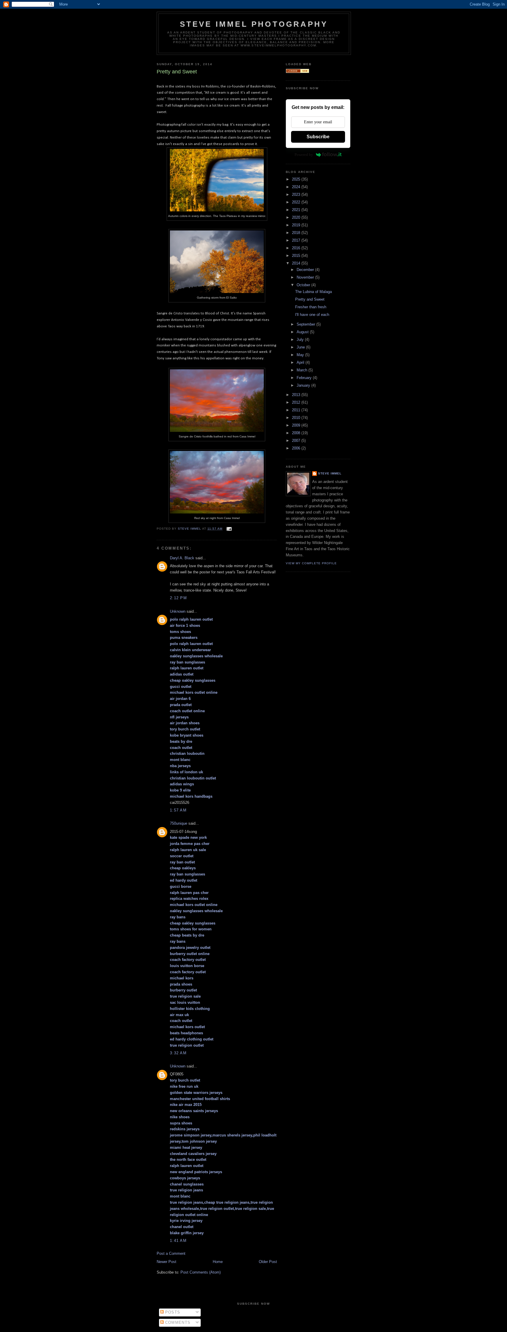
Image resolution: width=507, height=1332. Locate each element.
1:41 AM (178, 1240)
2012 (296, 402)
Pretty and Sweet (310, 299)
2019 (296, 225)
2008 (296, 433)
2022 (296, 202)
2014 (296, 263)
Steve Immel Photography (254, 24)
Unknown (177, 611)
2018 (296, 232)
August (303, 332)
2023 (296, 194)
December (306, 269)
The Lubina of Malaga (313, 291)
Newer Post (166, 1261)
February (305, 377)
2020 (296, 217)
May (301, 355)
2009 (296, 425)
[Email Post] (229, 528)
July (301, 339)
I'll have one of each (312, 314)
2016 (296, 248)
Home (218, 1261)
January (304, 385)
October (304, 285)
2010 (296, 417)
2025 (296, 179)
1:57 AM (178, 810)
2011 (296, 410)
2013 (296, 395)
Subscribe (318, 136)
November (306, 277)
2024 (296, 187)
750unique (178, 823)
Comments (177, 1322)
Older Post (268, 1261)
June (301, 347)
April (301, 362)
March (302, 370)
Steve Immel (330, 473)
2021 (296, 210)
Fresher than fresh (310, 307)
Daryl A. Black (182, 558)
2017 (296, 240)
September (306, 324)
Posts (172, 1312)
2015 (296, 255)
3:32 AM (178, 1053)
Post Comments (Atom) (200, 1272)
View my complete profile (311, 563)
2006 (296, 448)
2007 (296, 440)
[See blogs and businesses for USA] (297, 72)
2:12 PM (178, 598)
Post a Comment (171, 1253)
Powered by (304, 154)
